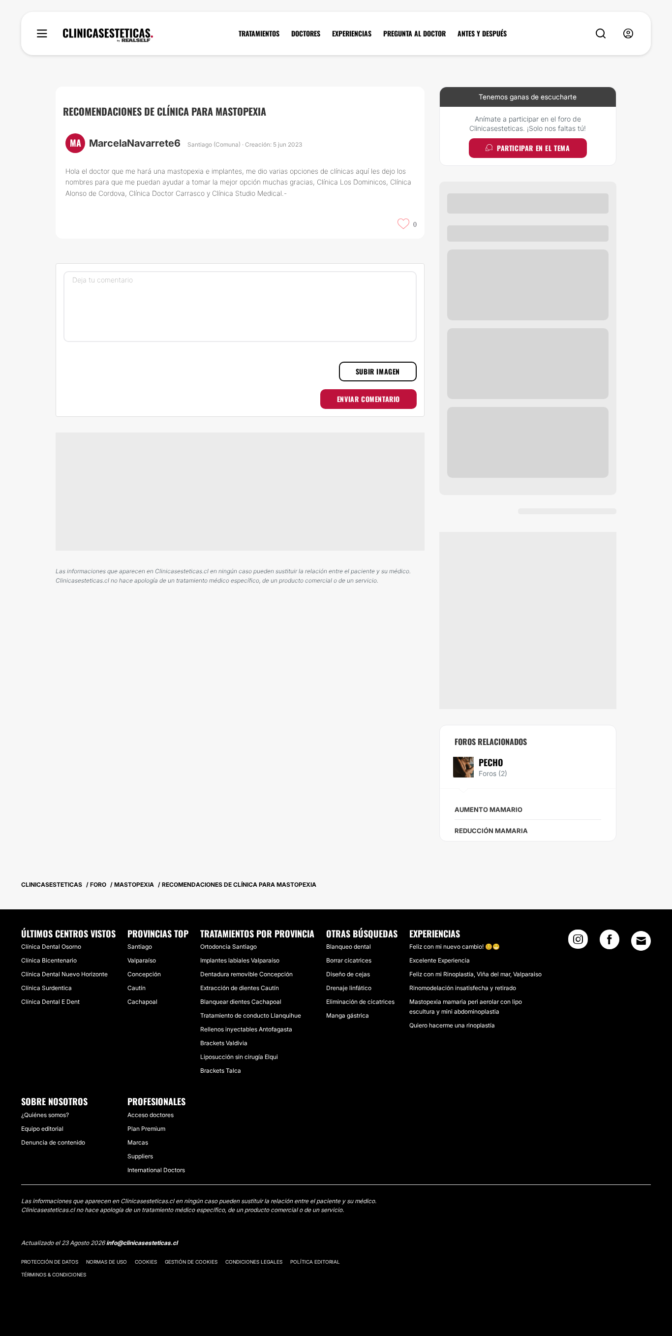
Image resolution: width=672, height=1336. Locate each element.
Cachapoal (142, 1001)
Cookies (146, 1262)
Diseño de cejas (348, 974)
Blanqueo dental (348, 946)
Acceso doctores (150, 1115)
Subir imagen (378, 371)
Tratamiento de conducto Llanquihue (250, 1015)
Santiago (139, 946)
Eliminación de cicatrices (360, 1001)
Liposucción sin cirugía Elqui (239, 1056)
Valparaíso (141, 960)
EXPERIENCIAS (351, 33)
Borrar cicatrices (348, 960)
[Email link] (641, 941)
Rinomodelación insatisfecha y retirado (462, 988)
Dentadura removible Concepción (246, 974)
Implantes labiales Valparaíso (239, 960)
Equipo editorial (42, 1128)
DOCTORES (305, 33)
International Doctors (156, 1170)
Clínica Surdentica (46, 988)
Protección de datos (49, 1262)
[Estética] (108, 35)
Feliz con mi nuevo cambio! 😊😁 (454, 946)
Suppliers (140, 1156)
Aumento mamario (488, 809)
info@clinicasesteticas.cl (142, 1242)
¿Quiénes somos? (45, 1115)
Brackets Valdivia (223, 1043)
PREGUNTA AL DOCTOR (414, 33)
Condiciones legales (253, 1262)
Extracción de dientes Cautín (239, 988)
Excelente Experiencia (439, 960)
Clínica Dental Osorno (51, 946)
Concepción (144, 974)
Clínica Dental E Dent (50, 1001)
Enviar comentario (368, 399)
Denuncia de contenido (53, 1142)
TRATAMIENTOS (259, 33)
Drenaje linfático (348, 988)
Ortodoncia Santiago (228, 946)
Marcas (137, 1142)
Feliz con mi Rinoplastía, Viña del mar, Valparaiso (475, 974)
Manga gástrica (347, 1015)
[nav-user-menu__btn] (628, 33)
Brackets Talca (220, 1070)
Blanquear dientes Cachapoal (240, 1001)
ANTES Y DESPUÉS (482, 33)
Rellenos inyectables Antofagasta (246, 1029)
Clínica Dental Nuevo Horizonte (64, 974)
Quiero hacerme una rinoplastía (452, 1025)
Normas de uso (106, 1262)
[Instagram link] (578, 942)
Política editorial (315, 1262)
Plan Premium (146, 1128)
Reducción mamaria (491, 831)
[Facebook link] (609, 942)
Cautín (136, 988)
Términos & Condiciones (53, 1274)
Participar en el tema (533, 148)
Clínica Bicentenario (49, 960)
